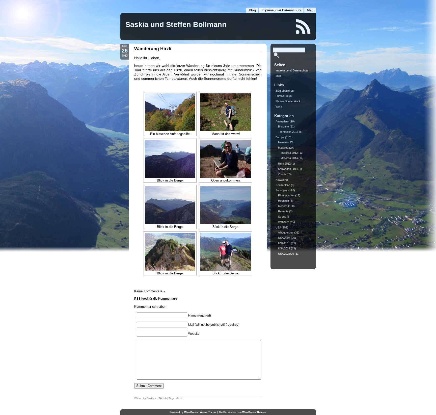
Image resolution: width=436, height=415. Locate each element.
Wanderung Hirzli (152, 48)
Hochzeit (283, 200)
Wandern (283, 221)
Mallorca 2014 (289, 158)
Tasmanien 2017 (288, 131)
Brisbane (283, 126)
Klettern (282, 206)
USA (278, 227)
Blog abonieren (285, 90)
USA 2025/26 (286, 253)
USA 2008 (284, 237)
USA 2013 (284, 243)
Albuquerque (285, 232)
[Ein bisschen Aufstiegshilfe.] (170, 112)
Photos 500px (284, 95)
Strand (282, 216)
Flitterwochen (286, 195)
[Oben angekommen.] (225, 159)
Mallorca (283, 147)
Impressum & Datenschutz (281, 10)
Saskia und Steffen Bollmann (176, 24)
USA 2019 (284, 248)
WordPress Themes (254, 412)
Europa (280, 137)
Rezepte (283, 211)
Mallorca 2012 (289, 152)
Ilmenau (283, 142)
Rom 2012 (284, 163)
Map (310, 10)
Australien (282, 121)
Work (279, 106)
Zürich (163, 398)
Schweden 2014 (288, 168)
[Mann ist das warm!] (225, 112)
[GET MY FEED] (303, 26)
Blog (252, 10)
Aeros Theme (208, 412)
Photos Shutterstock (288, 101)
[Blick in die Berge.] (170, 159)
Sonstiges (282, 190)
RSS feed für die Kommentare (155, 298)
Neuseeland (283, 185)
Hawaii (280, 179)
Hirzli (179, 398)
